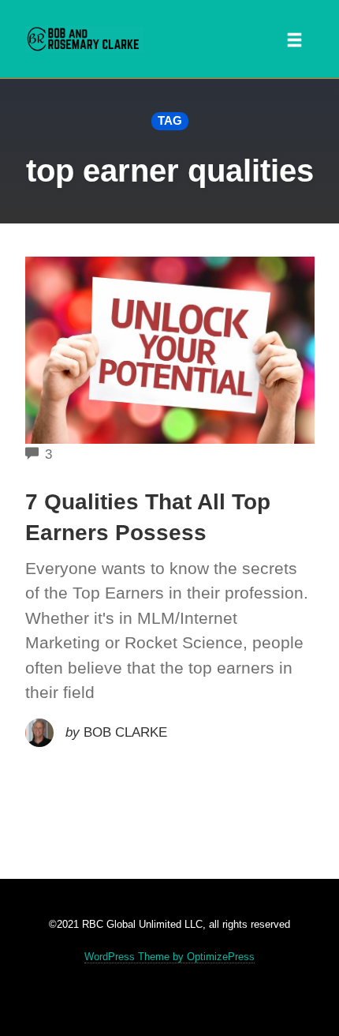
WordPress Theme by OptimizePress (169, 957)
